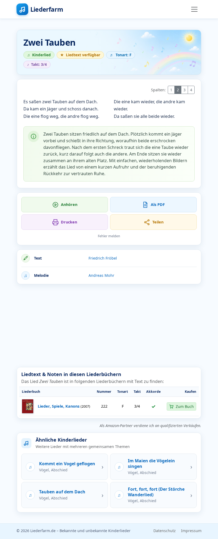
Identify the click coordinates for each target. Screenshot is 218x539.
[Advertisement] (109, 325)
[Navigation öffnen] (194, 9)
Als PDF (158, 204)
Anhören (69, 204)
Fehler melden (109, 236)
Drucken (69, 222)
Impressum (191, 530)
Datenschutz (164, 530)
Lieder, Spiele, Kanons (58, 406)
